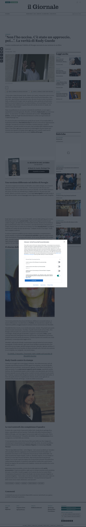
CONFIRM (34, 280)
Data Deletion (36, 284)
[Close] (65, 242)
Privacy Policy (50, 284)
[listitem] (43, 259)
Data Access (43, 284)
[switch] (58, 262)
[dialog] (43, 263)
